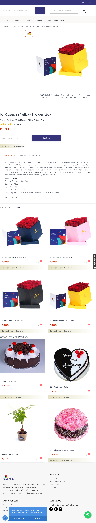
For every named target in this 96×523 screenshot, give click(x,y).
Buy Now (46, 138)
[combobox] (62, 10)
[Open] (76, 10)
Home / (6, 26)
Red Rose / (29, 26)
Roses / (21, 26)
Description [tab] (9, 155)
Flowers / (14, 26)
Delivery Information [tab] (29, 155)
